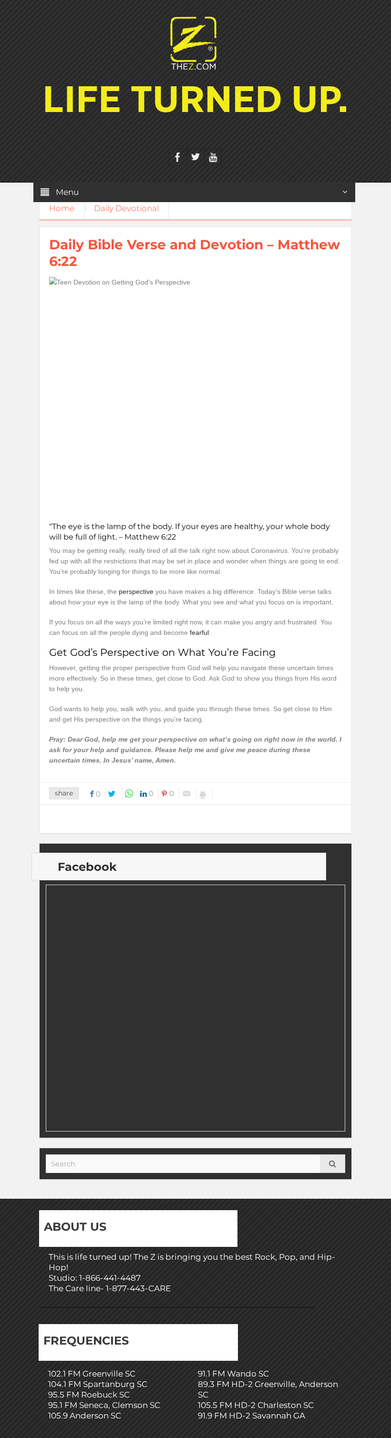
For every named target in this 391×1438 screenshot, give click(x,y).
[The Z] (195, 42)
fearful (199, 632)
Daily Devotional (126, 208)
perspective (136, 591)
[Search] (332, 1163)
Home (61, 208)
